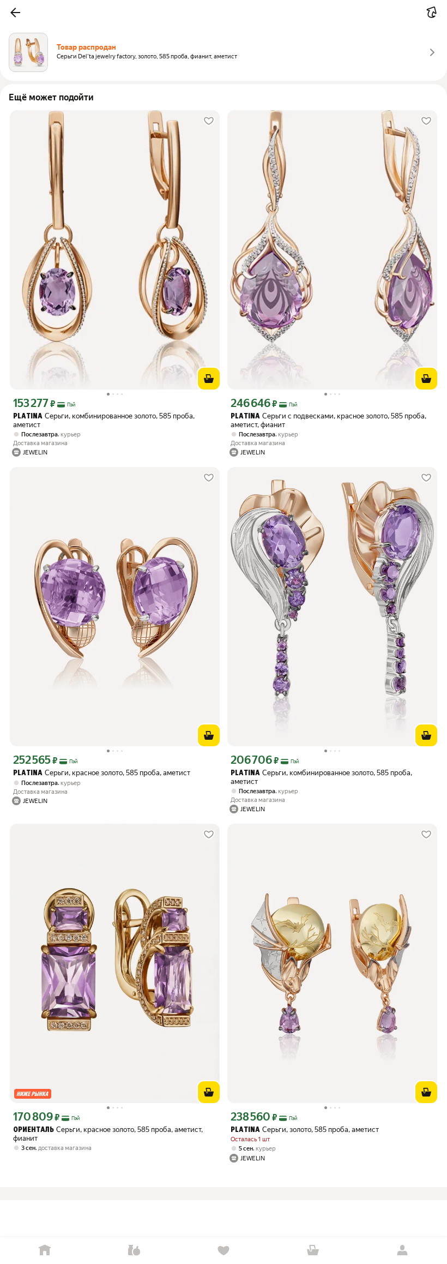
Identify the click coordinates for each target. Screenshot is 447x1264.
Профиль (402, 1250)
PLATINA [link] (28, 416)
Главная (44, 1250)
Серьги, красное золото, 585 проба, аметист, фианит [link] (108, 1133)
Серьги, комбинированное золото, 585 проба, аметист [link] (104, 420)
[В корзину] (209, 379)
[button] (15, 12)
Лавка (134, 1250)
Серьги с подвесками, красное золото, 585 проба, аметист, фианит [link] (328, 420)
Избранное (223, 1250)
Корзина (313, 1250)
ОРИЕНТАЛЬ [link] (33, 1130)
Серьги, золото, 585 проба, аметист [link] (305, 1129)
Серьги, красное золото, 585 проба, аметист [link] (101, 773)
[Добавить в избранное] (208, 121)
